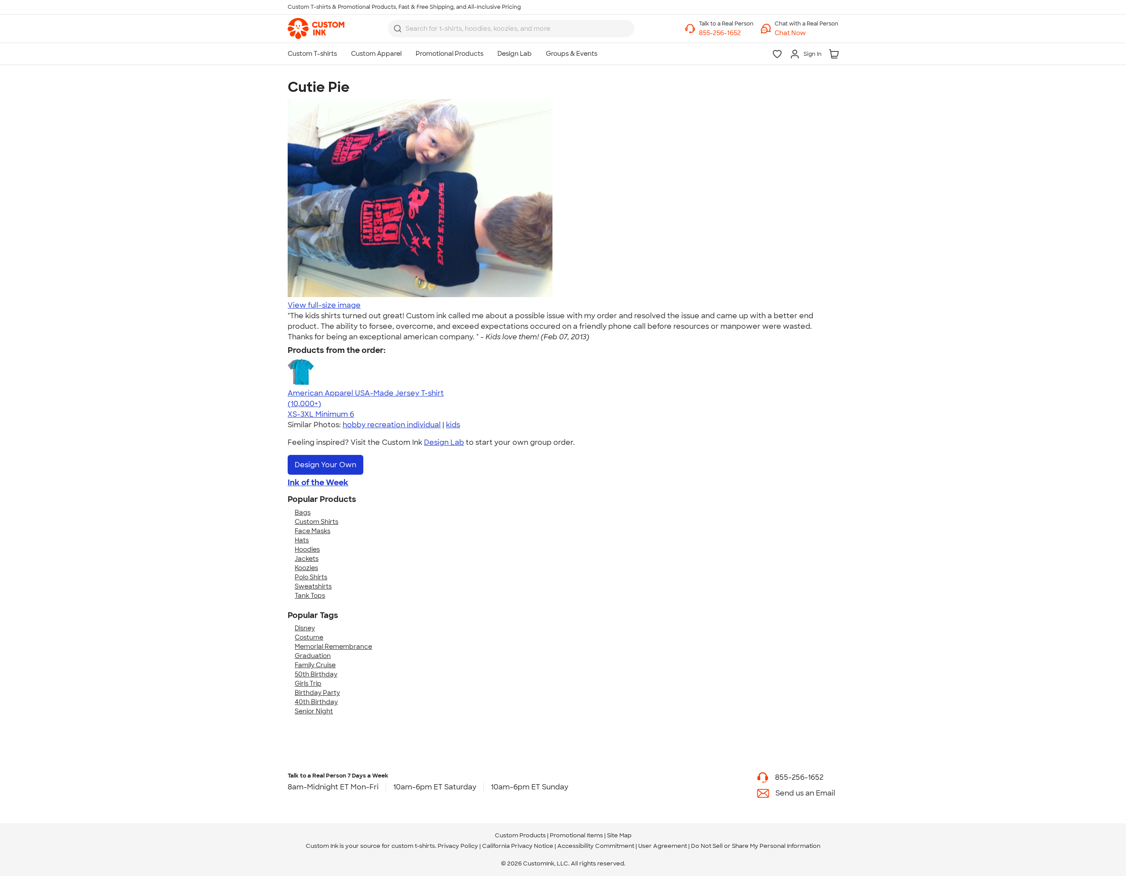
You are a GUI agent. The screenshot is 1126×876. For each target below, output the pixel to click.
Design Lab (444, 442)
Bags (303, 512)
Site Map (619, 835)
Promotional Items (576, 835)
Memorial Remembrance (333, 647)
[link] (316, 28)
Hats (302, 540)
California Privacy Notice (517, 846)
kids (453, 424)
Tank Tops (310, 596)
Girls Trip (308, 683)
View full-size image (324, 305)
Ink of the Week (318, 482)
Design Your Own (325, 464)
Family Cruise (315, 665)
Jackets (306, 559)
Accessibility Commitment (595, 846)
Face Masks (312, 531)
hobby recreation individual (392, 424)
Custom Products (520, 835)
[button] (806, 33)
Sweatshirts (313, 586)
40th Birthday (316, 702)
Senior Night (314, 711)
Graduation (313, 656)
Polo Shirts (311, 577)
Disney (305, 628)
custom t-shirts (413, 846)
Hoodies (307, 549)
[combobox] (511, 28)
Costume (309, 637)
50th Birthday (316, 674)
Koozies (306, 568)
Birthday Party (317, 693)
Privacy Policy (458, 846)
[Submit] (398, 28)
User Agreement (662, 846)
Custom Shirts (316, 522)
